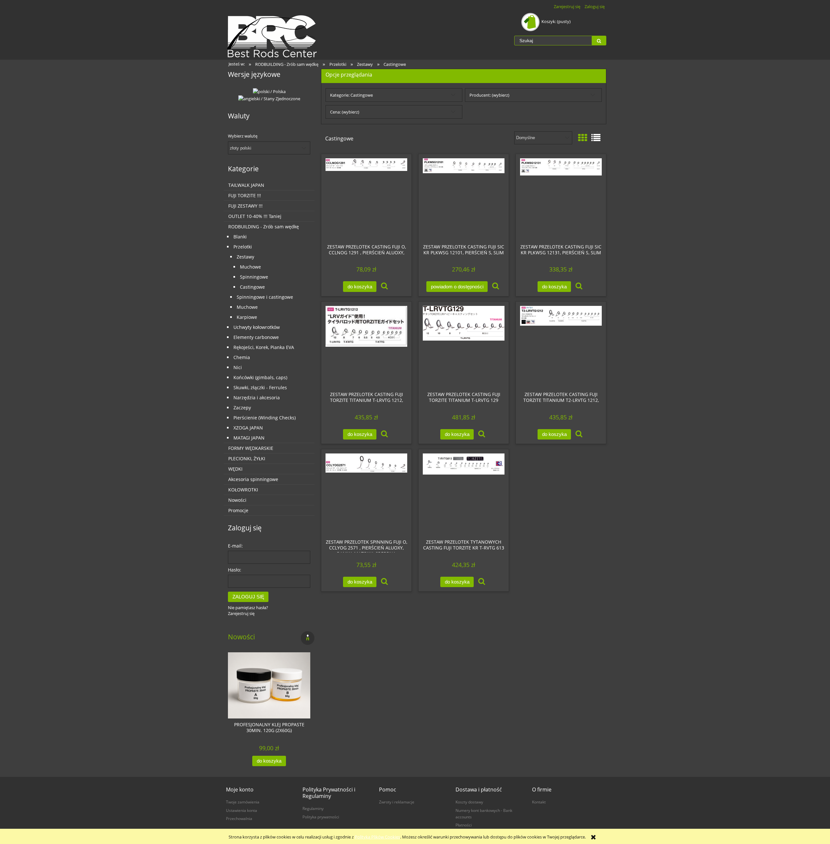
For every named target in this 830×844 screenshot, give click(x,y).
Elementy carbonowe (256, 337)
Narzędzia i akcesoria (256, 397)
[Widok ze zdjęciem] (582, 137)
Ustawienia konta (241, 810)
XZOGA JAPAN (248, 428)
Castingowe (252, 287)
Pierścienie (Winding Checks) (264, 418)
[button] (384, 286)
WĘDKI (235, 469)
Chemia (241, 357)
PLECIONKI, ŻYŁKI (246, 458)
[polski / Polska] (269, 91)
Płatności (464, 824)
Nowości (237, 500)
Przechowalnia (239, 818)
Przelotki (242, 247)
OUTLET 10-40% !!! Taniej (254, 216)
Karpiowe (247, 317)
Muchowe (250, 267)
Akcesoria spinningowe (253, 479)
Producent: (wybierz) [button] (489, 95)
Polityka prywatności (320, 816)
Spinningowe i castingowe (265, 297)
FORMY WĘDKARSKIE (250, 448)
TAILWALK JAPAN (246, 185)
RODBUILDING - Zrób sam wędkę (263, 226)
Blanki (240, 237)
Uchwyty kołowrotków (256, 327)
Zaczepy (242, 407)
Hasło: (234, 570)
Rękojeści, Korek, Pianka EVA (263, 347)
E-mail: (235, 546)
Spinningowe (254, 277)
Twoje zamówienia (242, 801)
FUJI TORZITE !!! (244, 195)
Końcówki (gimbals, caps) (260, 377)
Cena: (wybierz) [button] (344, 112)
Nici (237, 367)
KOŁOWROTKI (243, 490)
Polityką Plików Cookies (377, 837)
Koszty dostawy (469, 801)
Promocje (238, 510)
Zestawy (245, 257)
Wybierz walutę (242, 136)
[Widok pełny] (595, 137)
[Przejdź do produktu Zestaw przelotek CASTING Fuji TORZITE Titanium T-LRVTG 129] (463, 346)
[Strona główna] (272, 36)
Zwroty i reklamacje (396, 801)
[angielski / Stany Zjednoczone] (269, 98)
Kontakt (539, 801)
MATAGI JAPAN (249, 438)
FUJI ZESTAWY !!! (245, 206)
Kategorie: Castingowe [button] (351, 95)
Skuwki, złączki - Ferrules (260, 387)
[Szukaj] (599, 40)
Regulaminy (313, 808)
